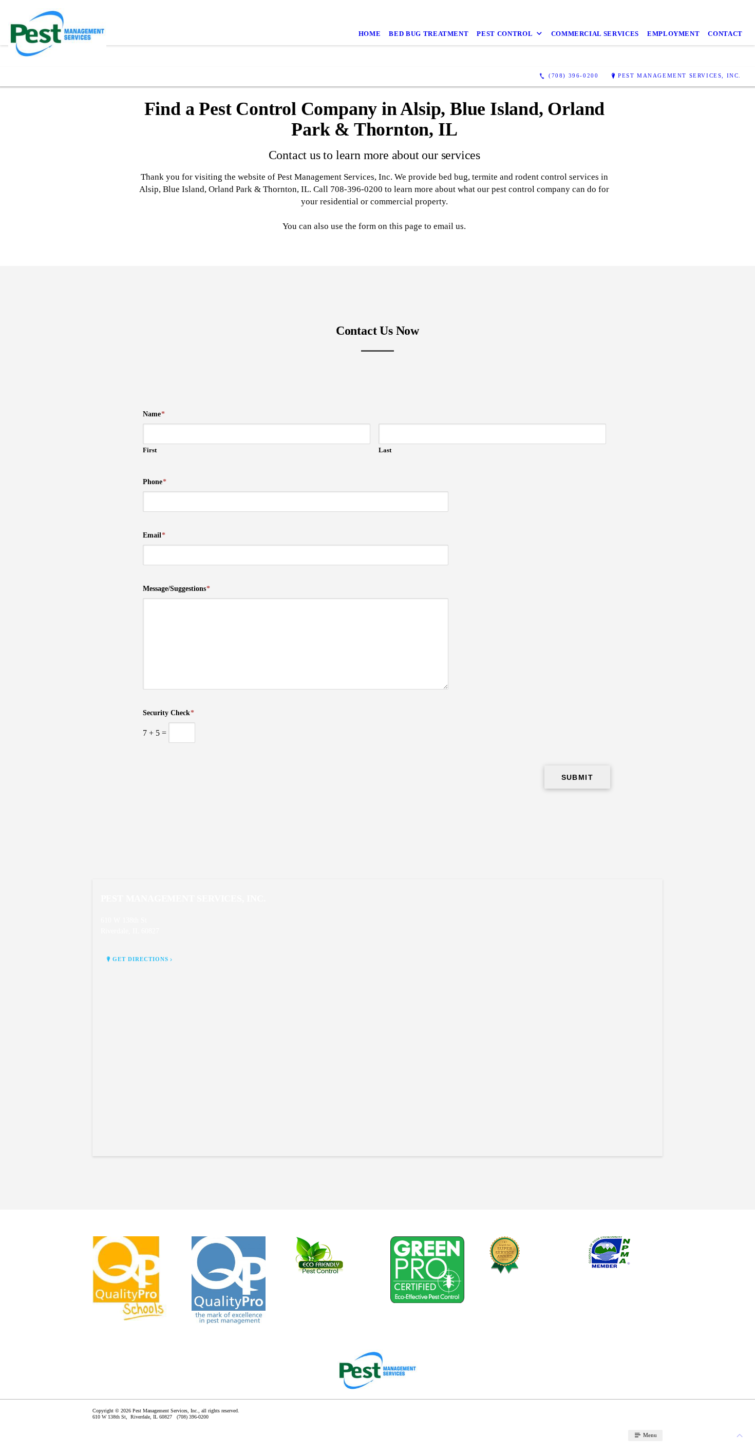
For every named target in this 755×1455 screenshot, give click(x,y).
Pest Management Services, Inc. (679, 75)
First (150, 450)
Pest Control (505, 33)
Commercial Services (595, 33)
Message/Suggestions (176, 588)
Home (369, 33)
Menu (649, 1435)
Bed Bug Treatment (428, 33)
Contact (725, 33)
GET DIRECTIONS (140, 959)
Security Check (168, 713)
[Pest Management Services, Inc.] (57, 33)
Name (154, 414)
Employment (673, 33)
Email (154, 535)
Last (385, 450)
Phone (154, 482)
